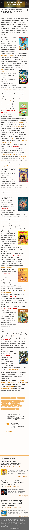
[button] (27, 10)
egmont (7, 398)
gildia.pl (22, 380)
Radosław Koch (14, 423)
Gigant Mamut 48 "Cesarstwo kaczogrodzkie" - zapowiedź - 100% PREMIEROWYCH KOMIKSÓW (11, 463)
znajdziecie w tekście (7, 101)
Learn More (12, 528)
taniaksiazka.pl (15, 382)
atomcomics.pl (10, 386)
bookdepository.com (7, 388)
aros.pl (3, 382)
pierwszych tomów (17, 336)
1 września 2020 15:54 (17, 414)
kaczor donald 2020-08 (19, 400)
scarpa (20, 406)
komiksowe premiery (15, 403)
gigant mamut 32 (21, 398)
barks (3, 398)
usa (17, 408)
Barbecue (21, 57)
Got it (18, 528)
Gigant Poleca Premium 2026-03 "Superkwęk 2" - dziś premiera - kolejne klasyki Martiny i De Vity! (12, 482)
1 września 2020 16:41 (15, 424)
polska (15, 406)
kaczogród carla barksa (7, 400)
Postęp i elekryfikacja (6, 89)
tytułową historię (18, 122)
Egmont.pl (4, 71)
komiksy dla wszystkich (7, 406)
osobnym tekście (5, 166)
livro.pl (8, 382)
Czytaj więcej (23, 476)
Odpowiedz (9, 431)
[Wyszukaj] (27, 3)
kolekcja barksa (5, 403)
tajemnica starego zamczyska (8, 408)
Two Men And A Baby (7, 55)
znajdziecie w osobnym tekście (14, 369)
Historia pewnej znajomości (8, 91)
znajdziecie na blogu (6, 267)
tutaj (2, 69)
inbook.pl (24, 382)
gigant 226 (13, 398)
